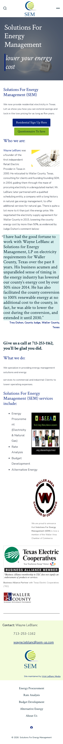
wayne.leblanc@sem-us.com (33, 642)
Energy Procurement (31, 688)
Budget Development (31, 702)
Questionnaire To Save (31, 131)
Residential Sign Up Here (31, 122)
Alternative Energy (31, 709)
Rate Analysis (31, 695)
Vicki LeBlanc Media (51, 676)
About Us (31, 716)
